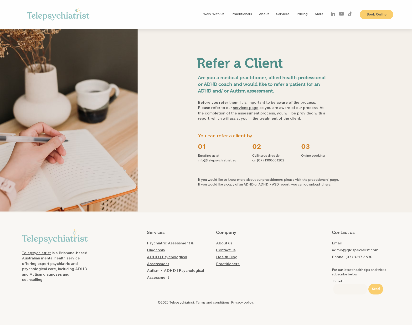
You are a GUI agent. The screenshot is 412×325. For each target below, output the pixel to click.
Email (337, 281)
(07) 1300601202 (270, 160)
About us (224, 243)
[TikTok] (350, 14)
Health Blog (226, 256)
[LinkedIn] (333, 14)
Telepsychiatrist (36, 252)
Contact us (226, 250)
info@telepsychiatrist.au (217, 160)
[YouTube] (341, 14)
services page (245, 107)
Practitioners (228, 263)
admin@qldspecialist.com (355, 250)
